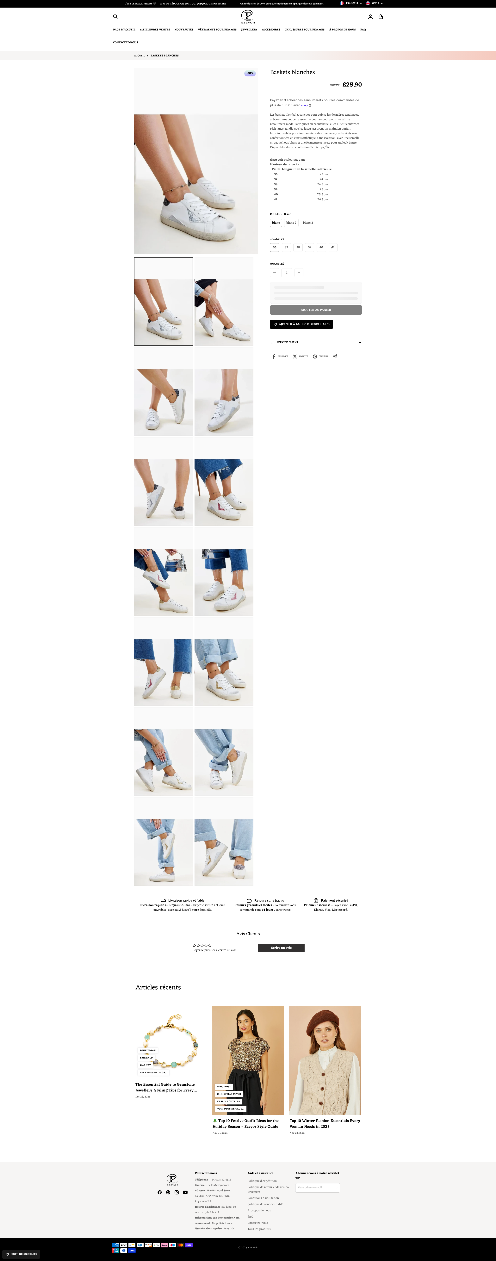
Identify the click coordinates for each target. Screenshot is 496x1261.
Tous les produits (259, 1229)
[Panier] (380, 17)
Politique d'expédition (262, 1181)
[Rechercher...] (115, 16)
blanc (276, 223)
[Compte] (370, 17)
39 (309, 247)
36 (274, 247)
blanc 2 (291, 223)
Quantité (277, 264)
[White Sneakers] (163, 301)
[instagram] (176, 1192)
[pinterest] (168, 1192)
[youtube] (185, 1192)
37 (286, 247)
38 (298, 247)
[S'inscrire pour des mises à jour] (335, 1188)
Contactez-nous (258, 1223)
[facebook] (159, 1192)
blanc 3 (308, 223)
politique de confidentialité (265, 1204)
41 (332, 247)
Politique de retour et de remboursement (268, 1190)
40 (321, 247)
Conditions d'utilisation (263, 1198)
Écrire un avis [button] (281, 948)
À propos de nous (259, 1210)
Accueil (139, 56)
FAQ (250, 1216)
